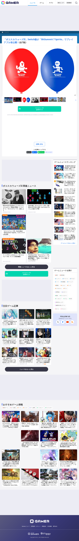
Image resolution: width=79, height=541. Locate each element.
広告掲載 (49, 526)
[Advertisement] (39, 18)
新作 (57, 275)
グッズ (69, 285)
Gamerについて (26, 526)
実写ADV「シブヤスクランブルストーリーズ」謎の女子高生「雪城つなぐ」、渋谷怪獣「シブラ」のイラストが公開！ (43, 341)
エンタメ (5, 215)
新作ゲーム (5, 407)
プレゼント (64, 309)
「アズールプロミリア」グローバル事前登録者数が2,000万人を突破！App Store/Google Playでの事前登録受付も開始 (68, 444)
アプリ (51, 3)
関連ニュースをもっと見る (26, 267)
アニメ (65, 288)
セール (57, 309)
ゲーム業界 (32, 407)
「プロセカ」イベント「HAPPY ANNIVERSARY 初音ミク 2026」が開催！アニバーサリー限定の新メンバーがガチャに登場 (10, 322)
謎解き (57, 285)
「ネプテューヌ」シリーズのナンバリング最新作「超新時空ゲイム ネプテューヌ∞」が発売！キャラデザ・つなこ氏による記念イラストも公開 (49, 464)
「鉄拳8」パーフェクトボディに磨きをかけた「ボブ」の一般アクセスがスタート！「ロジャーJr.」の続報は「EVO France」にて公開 (68, 426)
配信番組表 (69, 2)
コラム (65, 298)
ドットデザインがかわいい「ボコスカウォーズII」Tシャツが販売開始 (13, 255)
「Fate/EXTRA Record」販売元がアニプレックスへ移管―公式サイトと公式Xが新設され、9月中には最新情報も (43, 360)
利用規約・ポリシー (36, 526)
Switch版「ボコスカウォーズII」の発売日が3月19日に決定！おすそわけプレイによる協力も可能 (39, 207)
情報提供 (44, 526)
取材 (57, 295)
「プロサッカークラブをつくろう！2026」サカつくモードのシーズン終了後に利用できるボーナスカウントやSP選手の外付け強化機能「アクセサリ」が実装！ (43, 323)
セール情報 (13, 407)
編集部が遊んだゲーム (60, 305)
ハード (57, 281)
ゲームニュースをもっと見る (68, 243)
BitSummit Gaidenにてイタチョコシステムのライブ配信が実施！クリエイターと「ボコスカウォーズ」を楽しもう (13, 208)
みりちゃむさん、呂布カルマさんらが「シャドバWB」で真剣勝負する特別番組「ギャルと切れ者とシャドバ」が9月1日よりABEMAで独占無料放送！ (11, 426)
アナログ (73, 278)
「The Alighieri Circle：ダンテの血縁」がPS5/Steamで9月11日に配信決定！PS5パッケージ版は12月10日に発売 (30, 444)
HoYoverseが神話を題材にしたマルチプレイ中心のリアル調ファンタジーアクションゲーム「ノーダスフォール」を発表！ (68, 464)
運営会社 (55, 526)
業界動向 (58, 292)
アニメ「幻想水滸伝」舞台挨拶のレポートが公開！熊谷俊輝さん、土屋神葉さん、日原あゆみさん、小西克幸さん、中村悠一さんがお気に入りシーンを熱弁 (26, 342)
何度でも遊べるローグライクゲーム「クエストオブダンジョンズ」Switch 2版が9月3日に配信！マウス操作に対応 (26, 322)
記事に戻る (39, 144)
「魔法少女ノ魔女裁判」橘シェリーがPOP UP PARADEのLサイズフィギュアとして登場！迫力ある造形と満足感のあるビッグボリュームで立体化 (49, 426)
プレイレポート (64, 295)
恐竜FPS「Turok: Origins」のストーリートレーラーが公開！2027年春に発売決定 (30, 424)
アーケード (65, 278)
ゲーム (42, 3)
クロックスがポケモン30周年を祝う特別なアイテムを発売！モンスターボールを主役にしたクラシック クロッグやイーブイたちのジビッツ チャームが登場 (30, 483)
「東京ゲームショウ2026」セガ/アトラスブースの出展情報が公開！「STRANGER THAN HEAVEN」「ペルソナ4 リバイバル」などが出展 (49, 445)
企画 (71, 298)
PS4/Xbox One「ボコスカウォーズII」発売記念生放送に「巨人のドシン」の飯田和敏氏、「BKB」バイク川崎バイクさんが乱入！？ (39, 257)
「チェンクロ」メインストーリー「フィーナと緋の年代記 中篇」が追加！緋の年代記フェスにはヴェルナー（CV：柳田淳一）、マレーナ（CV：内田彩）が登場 (68, 483)
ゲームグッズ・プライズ (8, 239)
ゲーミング (70, 281)
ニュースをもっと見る (26, 369)
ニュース (32, 3)
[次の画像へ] (39, 71)
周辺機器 (63, 281)
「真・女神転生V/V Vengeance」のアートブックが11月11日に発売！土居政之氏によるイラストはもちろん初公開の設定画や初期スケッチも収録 (10, 361)
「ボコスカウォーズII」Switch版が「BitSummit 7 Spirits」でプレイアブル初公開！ (14, 232)
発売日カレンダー (59, 302)
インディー (58, 278)
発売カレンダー (61, 2)
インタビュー (59, 298)
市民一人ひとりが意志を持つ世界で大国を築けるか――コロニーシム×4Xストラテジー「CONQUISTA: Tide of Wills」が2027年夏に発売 (11, 483)
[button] (3, 100)
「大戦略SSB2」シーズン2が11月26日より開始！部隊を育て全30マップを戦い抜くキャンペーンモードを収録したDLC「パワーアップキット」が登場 (49, 483)
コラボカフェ (59, 288)
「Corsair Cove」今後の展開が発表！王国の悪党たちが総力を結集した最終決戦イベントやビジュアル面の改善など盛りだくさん (11, 464)
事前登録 (62, 275)
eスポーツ (64, 292)
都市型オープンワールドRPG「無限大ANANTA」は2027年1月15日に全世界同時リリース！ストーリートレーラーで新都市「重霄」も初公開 (26, 361)
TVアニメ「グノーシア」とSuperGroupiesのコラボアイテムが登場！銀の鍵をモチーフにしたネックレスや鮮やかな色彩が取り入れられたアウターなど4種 (10, 342)
